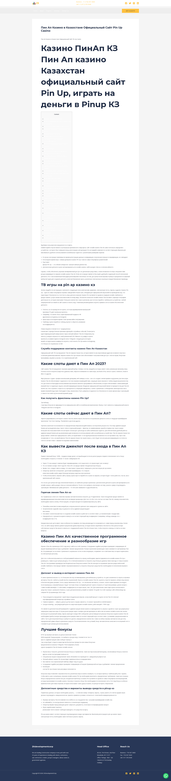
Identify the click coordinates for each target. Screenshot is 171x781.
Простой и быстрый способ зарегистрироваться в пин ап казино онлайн (56, 166)
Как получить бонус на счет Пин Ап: (55, 161)
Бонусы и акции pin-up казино (53, 238)
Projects (48, 11)
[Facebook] (126, 3)
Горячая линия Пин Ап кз (52, 134)
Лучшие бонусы (49, 149)
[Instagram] (134, 3)
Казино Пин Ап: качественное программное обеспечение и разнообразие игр (53, 138)
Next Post (135, 729)
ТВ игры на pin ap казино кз (53, 119)
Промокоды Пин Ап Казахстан (54, 235)
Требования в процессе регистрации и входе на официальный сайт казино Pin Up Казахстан (57, 215)
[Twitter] (130, 3)
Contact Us (65, 11)
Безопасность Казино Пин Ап (53, 201)
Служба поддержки (50, 191)
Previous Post (37, 729)
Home (35, 11)
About (42, 11)
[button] (130, 11)
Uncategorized (46, 34)
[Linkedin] (138, 3)
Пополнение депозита (51, 193)
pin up (49, 305)
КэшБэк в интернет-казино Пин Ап (55, 171)
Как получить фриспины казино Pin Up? (56, 126)
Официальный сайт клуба (52, 178)
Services (56, 11)
